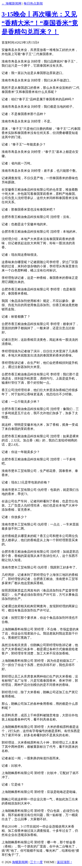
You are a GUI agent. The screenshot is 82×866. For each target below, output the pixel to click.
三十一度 (36, 862)
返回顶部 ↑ (64, 862)
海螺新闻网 (20, 862)
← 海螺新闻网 (11, 3)
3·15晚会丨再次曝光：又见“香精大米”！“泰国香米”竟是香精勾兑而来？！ (40, 23)
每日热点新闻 (33, 3)
